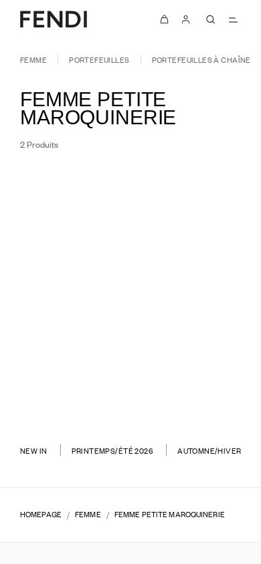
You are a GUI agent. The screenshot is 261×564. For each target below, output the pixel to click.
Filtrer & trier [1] (65, 186)
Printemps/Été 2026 (113, 451)
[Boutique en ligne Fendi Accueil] (53, 19)
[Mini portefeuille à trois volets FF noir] (64, 399)
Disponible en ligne (185, 185)
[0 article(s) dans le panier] (165, 19)
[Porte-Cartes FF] (197, 380)
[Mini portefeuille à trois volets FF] (63, 380)
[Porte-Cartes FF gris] (213, 399)
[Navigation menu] (233, 19)
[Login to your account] (186, 19)
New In (34, 451)
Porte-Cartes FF (197, 357)
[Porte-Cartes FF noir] (197, 399)
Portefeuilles (99, 60)
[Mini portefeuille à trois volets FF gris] (80, 399)
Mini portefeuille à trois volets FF (64, 361)
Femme (33, 60)
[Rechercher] (210, 19)
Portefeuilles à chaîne (201, 60)
